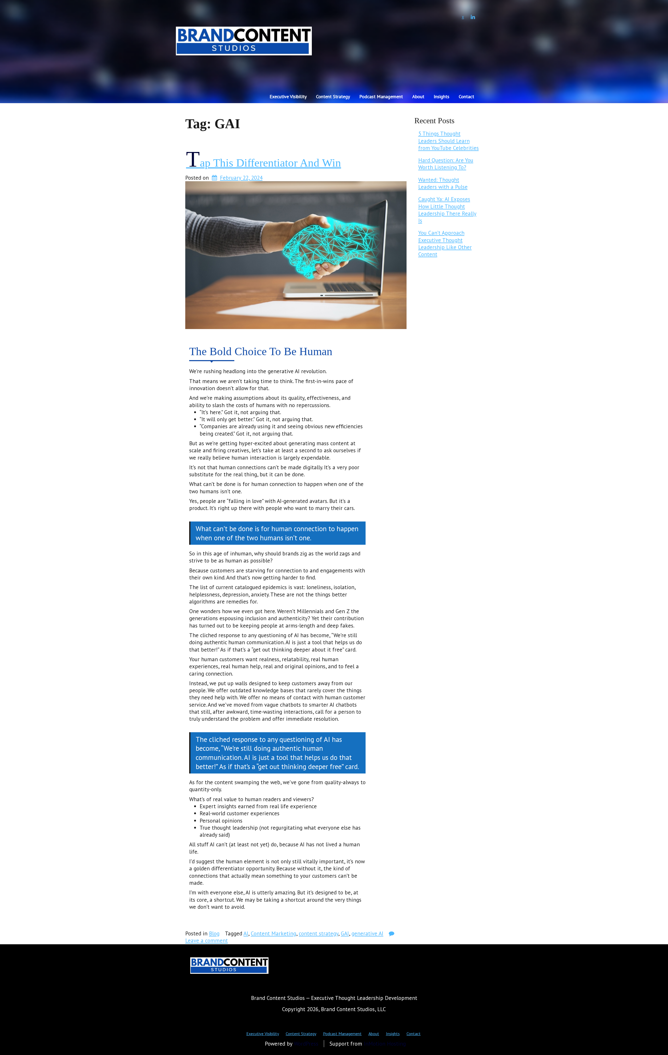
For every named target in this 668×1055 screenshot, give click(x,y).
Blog (214, 933)
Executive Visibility (288, 96)
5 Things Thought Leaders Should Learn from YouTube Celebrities (448, 140)
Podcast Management (381, 96)
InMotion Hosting (385, 1043)
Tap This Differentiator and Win (263, 163)
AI (245, 933)
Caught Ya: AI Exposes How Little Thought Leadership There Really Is (447, 210)
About (418, 96)
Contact (466, 96)
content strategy (318, 933)
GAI (345, 933)
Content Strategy (333, 96)
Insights (441, 96)
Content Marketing (273, 933)
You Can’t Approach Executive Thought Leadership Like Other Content (445, 243)
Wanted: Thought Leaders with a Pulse (443, 183)
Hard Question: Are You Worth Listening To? (445, 164)
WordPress (306, 1043)
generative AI (367, 933)
